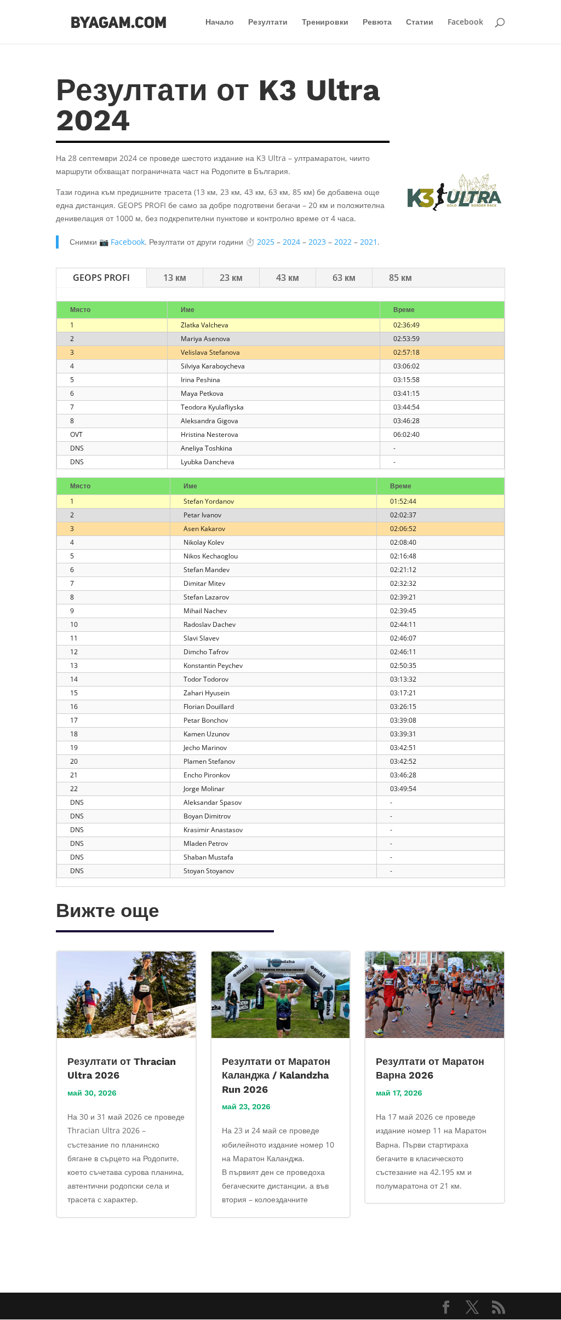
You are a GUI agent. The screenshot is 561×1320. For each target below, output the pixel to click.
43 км (287, 278)
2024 (291, 242)
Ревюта (377, 22)
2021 (368, 242)
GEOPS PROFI (101, 278)
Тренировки (325, 22)
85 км (400, 278)
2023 (317, 242)
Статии (419, 22)
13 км (174, 278)
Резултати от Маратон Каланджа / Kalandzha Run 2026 (276, 1075)
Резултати (268, 22)
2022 (343, 242)
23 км (231, 278)
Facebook (465, 22)
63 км (344, 278)
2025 (265, 242)
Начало (219, 22)
